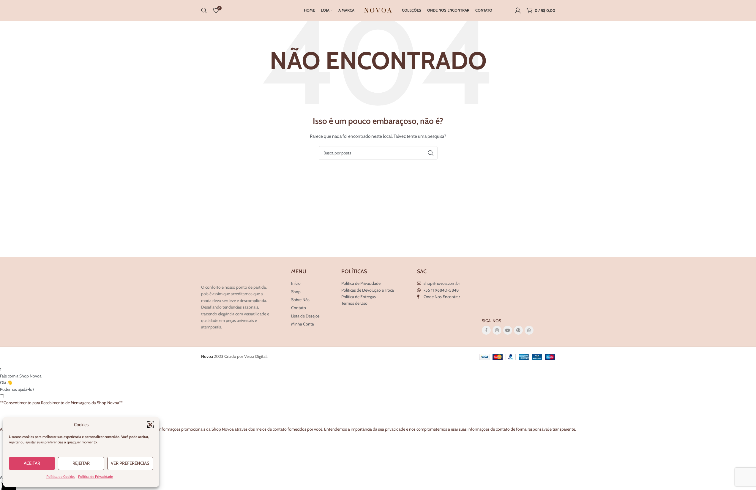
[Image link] (229, 274)
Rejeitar (81, 463)
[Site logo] (378, 9)
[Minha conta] (518, 10)
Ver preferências (130, 463)
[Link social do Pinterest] (518, 330)
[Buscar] (204, 10)
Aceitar (32, 463)
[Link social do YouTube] (507, 330)
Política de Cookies (60, 476)
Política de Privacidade (95, 476)
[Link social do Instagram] (497, 330)
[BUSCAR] (431, 153)
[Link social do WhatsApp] (529, 330)
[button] (150, 425)
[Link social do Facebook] (486, 330)
